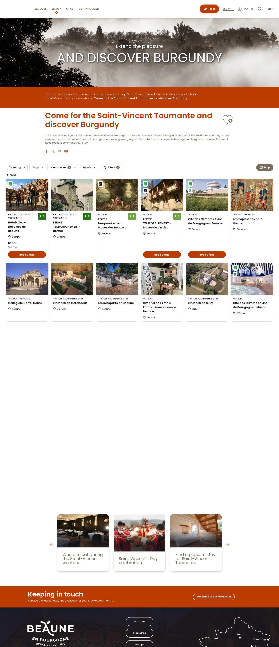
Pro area (139, 621)
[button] (270, 9)
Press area (139, 633)
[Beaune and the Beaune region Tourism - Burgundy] (16, 9)
